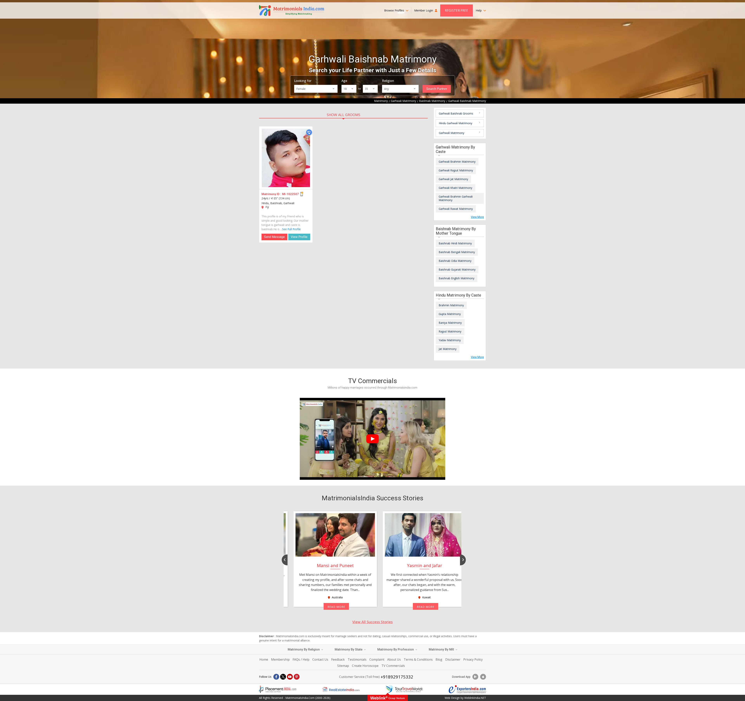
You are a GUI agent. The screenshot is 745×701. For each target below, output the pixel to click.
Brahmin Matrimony (451, 305)
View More (477, 217)
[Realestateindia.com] (341, 689)
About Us (394, 659)
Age (344, 81)
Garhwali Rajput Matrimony (456, 170)
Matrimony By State (349, 649)
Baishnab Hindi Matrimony (455, 243)
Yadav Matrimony (450, 340)
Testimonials (357, 659)
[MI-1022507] (286, 158)
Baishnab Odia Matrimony (455, 261)
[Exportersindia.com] (467, 689)
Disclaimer (452, 659)
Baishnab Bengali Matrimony (457, 252)
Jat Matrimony (448, 349)
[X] (283, 677)
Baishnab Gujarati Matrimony (457, 269)
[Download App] (475, 677)
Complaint (376, 659)
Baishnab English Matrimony (456, 278)
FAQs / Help (301, 659)
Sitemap (343, 666)
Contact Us (320, 659)
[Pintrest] (297, 677)
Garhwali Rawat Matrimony (456, 209)
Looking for (302, 81)
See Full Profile (291, 229)
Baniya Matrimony (450, 322)
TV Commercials (393, 666)
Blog (439, 659)
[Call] (309, 132)
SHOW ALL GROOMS (343, 114)
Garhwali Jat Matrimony (453, 179)
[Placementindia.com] (277, 689)
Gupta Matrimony (450, 314)
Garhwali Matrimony (451, 133)
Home (263, 659)
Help (479, 10)
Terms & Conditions (418, 659)
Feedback (338, 659)
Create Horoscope (365, 666)
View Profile (299, 237)
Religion (388, 81)
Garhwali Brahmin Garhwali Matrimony (456, 198)
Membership (280, 659)
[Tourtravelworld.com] (404, 689)
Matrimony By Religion (304, 649)
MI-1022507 (290, 194)
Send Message (274, 237)
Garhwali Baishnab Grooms (456, 113)
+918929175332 (397, 677)
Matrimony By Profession (396, 649)
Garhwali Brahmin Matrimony (457, 161)
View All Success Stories (372, 621)
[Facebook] (276, 677)
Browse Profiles (394, 10)
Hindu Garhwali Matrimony (455, 123)
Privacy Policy (473, 659)
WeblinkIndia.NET (475, 698)
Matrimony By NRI (442, 649)
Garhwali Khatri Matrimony (455, 188)
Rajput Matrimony (450, 331)
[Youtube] (290, 677)
